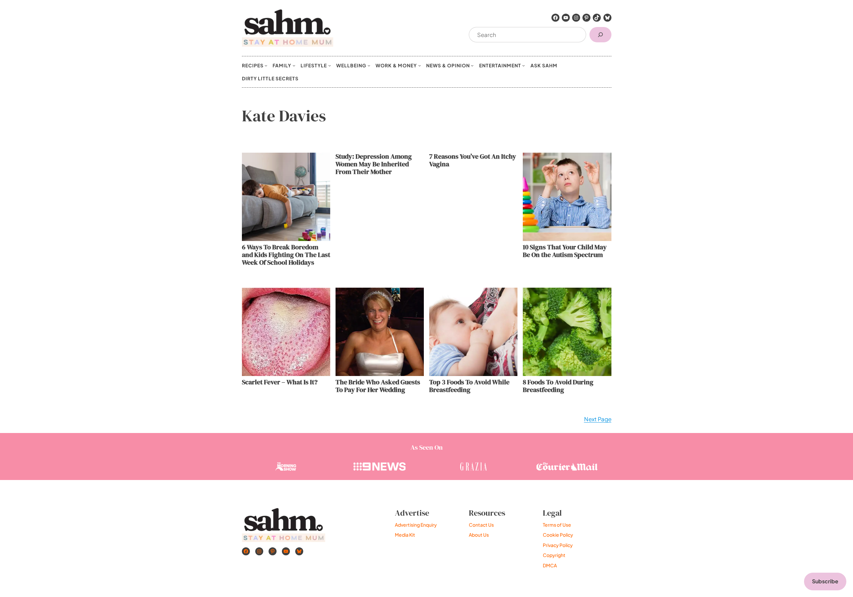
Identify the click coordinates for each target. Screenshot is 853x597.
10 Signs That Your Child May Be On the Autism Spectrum (565, 251)
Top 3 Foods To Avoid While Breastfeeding (469, 386)
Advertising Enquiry (416, 525)
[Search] (600, 35)
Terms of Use (557, 525)
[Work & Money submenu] (419, 65)
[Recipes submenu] (266, 65)
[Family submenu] (294, 65)
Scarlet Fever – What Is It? (280, 382)
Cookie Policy (558, 535)
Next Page (597, 419)
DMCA (550, 565)
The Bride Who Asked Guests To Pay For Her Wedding (378, 386)
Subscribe (825, 581)
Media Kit (405, 535)
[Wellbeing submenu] (369, 65)
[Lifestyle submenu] (329, 65)
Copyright (554, 555)
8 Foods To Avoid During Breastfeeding (558, 386)
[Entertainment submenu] (523, 65)
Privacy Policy (558, 545)
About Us (479, 535)
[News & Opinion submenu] (472, 65)
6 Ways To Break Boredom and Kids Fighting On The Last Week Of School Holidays (286, 254)
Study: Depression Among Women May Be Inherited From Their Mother (374, 164)
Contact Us (481, 525)
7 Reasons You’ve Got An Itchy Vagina (472, 160)
